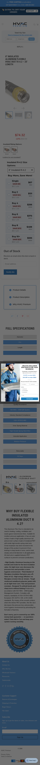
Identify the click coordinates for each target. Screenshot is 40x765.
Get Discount (29, 398)
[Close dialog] (38, 364)
